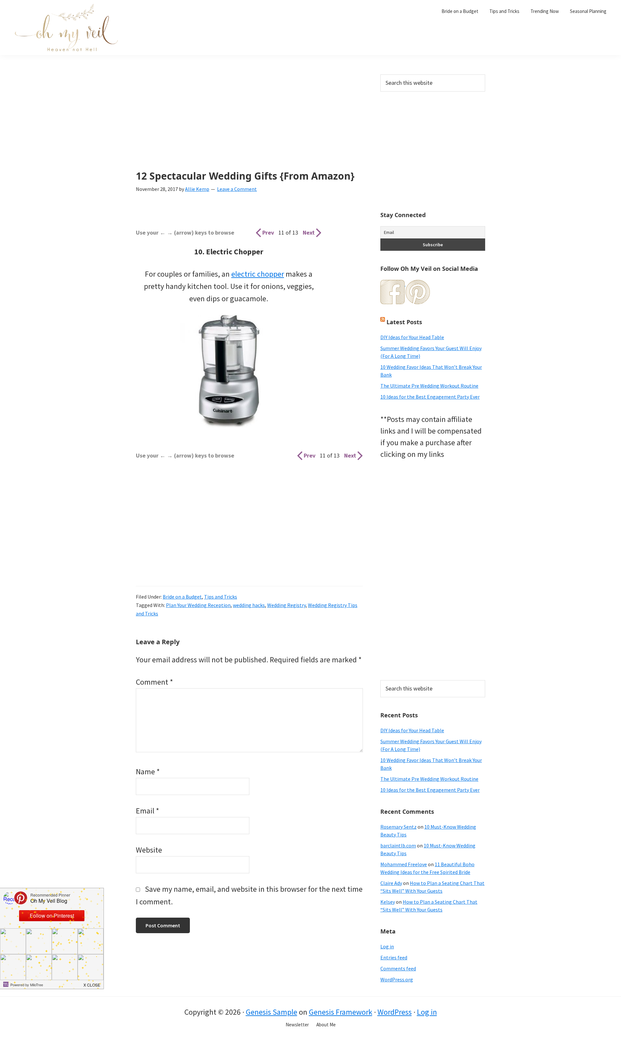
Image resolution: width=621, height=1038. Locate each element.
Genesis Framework (340, 1012)
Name (148, 772)
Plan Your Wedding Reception (198, 605)
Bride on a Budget (182, 596)
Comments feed (398, 968)
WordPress (394, 1012)
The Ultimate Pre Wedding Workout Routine (429, 385)
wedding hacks (249, 605)
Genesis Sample (271, 1012)
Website (149, 850)
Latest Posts (404, 322)
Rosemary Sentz (398, 826)
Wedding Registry (286, 605)
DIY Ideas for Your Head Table (412, 337)
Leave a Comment (237, 189)
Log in (387, 946)
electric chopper (257, 274)
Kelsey (387, 902)
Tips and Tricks (220, 596)
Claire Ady (391, 883)
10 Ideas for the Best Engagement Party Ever (430, 396)
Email (147, 811)
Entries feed (393, 957)
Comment (154, 682)
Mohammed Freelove (403, 864)
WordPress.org (396, 979)
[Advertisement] (249, 122)
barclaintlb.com (398, 845)
